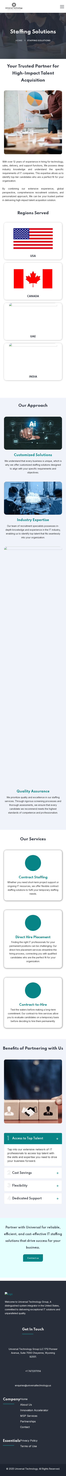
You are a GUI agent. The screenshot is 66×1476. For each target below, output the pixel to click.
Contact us (33, 1258)
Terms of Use (28, 1446)
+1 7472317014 (33, 1371)
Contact (25, 1427)
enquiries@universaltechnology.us (33, 1385)
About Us (26, 1404)
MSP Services (28, 1415)
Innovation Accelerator (34, 1410)
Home (19, 41)
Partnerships (28, 1421)
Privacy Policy (28, 1440)
